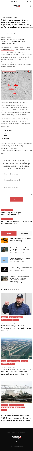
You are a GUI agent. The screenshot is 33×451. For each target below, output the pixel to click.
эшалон (4, 410)
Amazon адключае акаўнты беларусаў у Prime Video (11, 214)
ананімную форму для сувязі (11, 150)
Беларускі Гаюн (17, 14)
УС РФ (22, 407)
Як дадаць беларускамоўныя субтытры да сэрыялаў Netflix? (16, 222)
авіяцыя (11, 14)
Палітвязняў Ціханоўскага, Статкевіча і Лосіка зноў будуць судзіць (16, 327)
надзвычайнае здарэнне (8, 363)
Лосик (11, 317)
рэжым (15, 17)
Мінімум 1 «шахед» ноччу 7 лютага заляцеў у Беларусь (20, 239)
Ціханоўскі (15, 319)
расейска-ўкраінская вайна (7, 17)
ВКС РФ (23, 14)
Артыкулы (14, 432)
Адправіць (17, 199)
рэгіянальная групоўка (7, 407)
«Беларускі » (7, 50)
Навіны (2, 14)
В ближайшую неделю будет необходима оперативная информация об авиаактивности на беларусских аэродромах (14, 41)
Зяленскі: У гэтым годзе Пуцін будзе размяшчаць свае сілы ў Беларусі (19, 249)
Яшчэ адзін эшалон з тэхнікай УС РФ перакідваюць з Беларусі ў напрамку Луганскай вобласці (16, 418)
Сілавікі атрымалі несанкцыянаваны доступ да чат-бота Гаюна (21, 268)
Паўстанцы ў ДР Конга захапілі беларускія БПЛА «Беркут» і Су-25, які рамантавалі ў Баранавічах (19, 279)
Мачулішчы (24, 361)
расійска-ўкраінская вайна (16, 405)
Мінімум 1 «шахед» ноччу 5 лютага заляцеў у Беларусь (20, 258)
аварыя (4, 361)
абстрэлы (7, 14)
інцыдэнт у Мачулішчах (13, 361)
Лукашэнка (28, 14)
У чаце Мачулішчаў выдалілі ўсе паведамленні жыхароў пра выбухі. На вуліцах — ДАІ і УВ (16, 371)
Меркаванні (24, 233)
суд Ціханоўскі (18, 317)
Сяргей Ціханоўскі (6, 319)
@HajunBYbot (5, 148)
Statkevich (4, 317)
